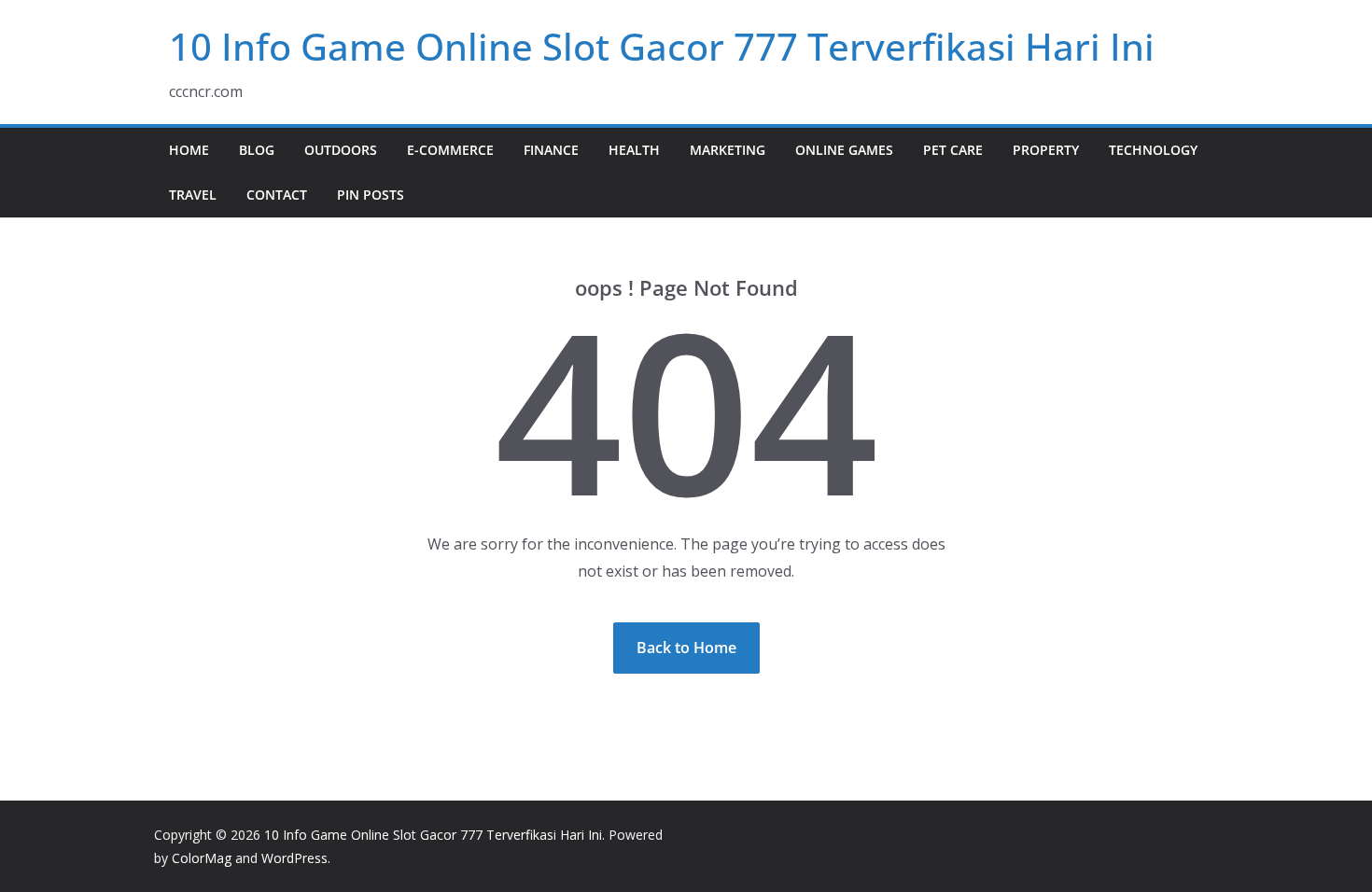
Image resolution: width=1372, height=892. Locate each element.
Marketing (727, 150)
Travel (193, 194)
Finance (551, 150)
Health (634, 150)
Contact (276, 194)
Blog (256, 150)
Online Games (844, 150)
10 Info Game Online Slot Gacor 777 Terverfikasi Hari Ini (662, 46)
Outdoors (340, 150)
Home (189, 150)
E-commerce (450, 150)
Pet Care (953, 150)
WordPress (294, 858)
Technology (1153, 150)
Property (1046, 150)
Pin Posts (370, 194)
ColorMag (201, 858)
